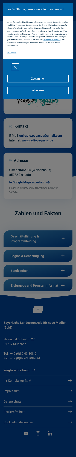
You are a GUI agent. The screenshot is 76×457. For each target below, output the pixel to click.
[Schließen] (15, 67)
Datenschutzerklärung (52, 40)
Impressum (11, 53)
